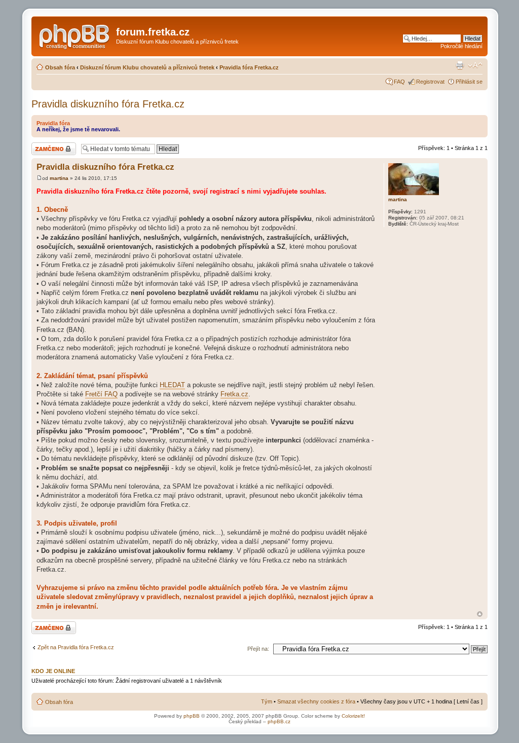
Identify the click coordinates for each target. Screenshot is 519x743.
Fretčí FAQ (101, 394)
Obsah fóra (60, 67)
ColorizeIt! (353, 716)
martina (59, 178)
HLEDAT (172, 385)
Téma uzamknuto (53, 145)
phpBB (191, 716)
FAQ (399, 82)
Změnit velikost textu (475, 65)
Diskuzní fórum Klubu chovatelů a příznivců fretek (147, 67)
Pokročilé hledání (461, 46)
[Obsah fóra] (75, 35)
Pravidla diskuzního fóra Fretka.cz (107, 103)
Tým (266, 701)
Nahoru (480, 614)
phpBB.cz (279, 721)
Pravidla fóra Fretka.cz (249, 67)
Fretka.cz (234, 394)
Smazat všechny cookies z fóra (316, 701)
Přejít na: (258, 649)
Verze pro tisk (459, 65)
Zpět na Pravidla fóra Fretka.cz (76, 647)
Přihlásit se (469, 82)
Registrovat (430, 82)
